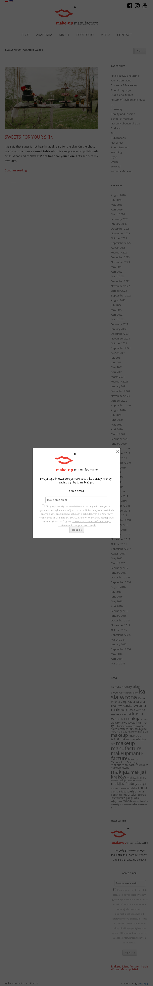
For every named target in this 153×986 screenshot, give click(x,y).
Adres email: (76, 491)
